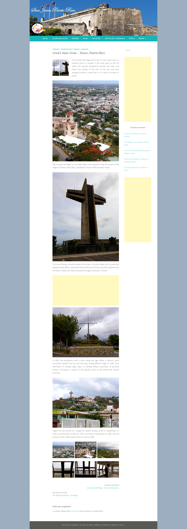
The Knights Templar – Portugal (65, 494)
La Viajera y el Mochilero (81, 525)
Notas (131, 38)
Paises (141, 38)
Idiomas (75, 38)
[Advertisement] (85, 290)
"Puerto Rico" (67, 49)
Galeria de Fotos (59, 38)
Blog (85, 38)
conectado (75, 511)
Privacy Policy (118, 525)
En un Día (96, 38)
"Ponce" (56, 49)
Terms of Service (102, 525)
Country (84, 49)
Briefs (77, 49)
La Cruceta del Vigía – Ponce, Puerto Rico (103, 486)
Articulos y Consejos (114, 38)
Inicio (45, 38)
